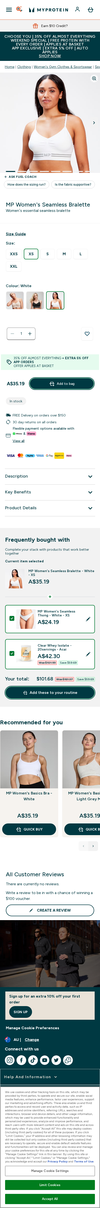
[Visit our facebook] (21, 1060)
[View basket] (90, 9)
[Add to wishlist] (87, 334)
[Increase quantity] (30, 334)
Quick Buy (33, 829)
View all (19, 441)
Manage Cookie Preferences (32, 1028)
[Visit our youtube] (45, 1060)
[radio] (14, 254)
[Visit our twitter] (56, 1060)
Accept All (50, 1199)
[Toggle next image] (94, 123)
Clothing (24, 67)
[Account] (78, 9)
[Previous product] (83, 846)
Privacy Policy (58, 1161)
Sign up (21, 1012)
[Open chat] (68, 1060)
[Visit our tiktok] (33, 1060)
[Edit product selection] (88, 619)
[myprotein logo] (48, 9)
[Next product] (93, 846)
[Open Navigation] (9, 9)
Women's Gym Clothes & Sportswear (63, 67)
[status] (21, 334)
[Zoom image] (94, 78)
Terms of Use (84, 1161)
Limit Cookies (50, 1185)
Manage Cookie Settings (50, 1171)
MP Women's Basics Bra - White (29, 796)
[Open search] (20, 9)
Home (9, 67)
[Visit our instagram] (10, 1060)
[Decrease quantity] (12, 334)
